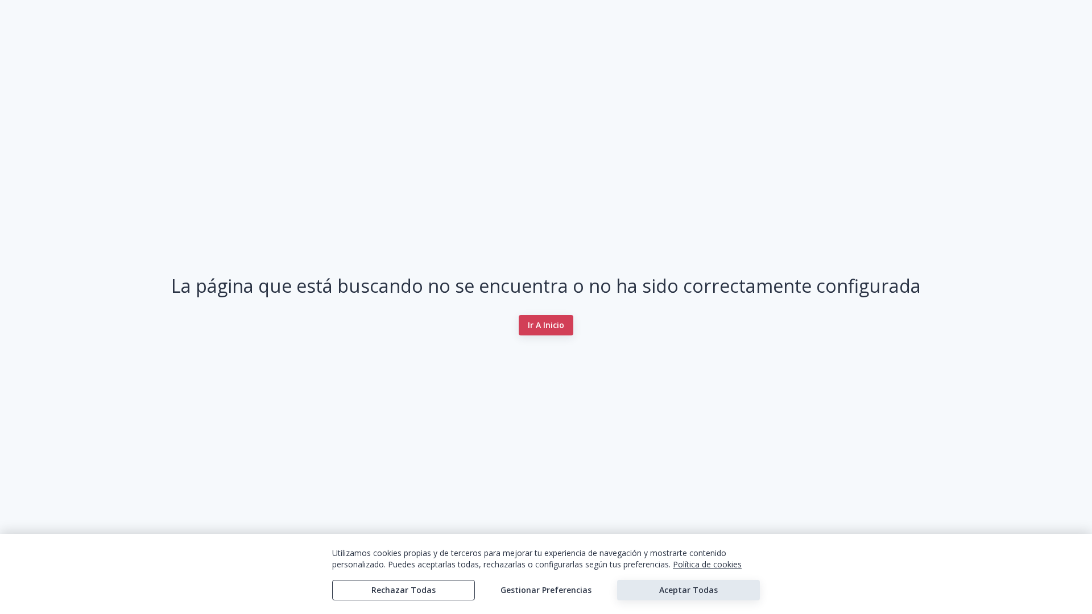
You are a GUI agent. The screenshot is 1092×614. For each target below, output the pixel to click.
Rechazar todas (403, 589)
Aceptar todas (688, 589)
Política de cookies (707, 564)
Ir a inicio (546, 325)
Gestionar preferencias (546, 589)
